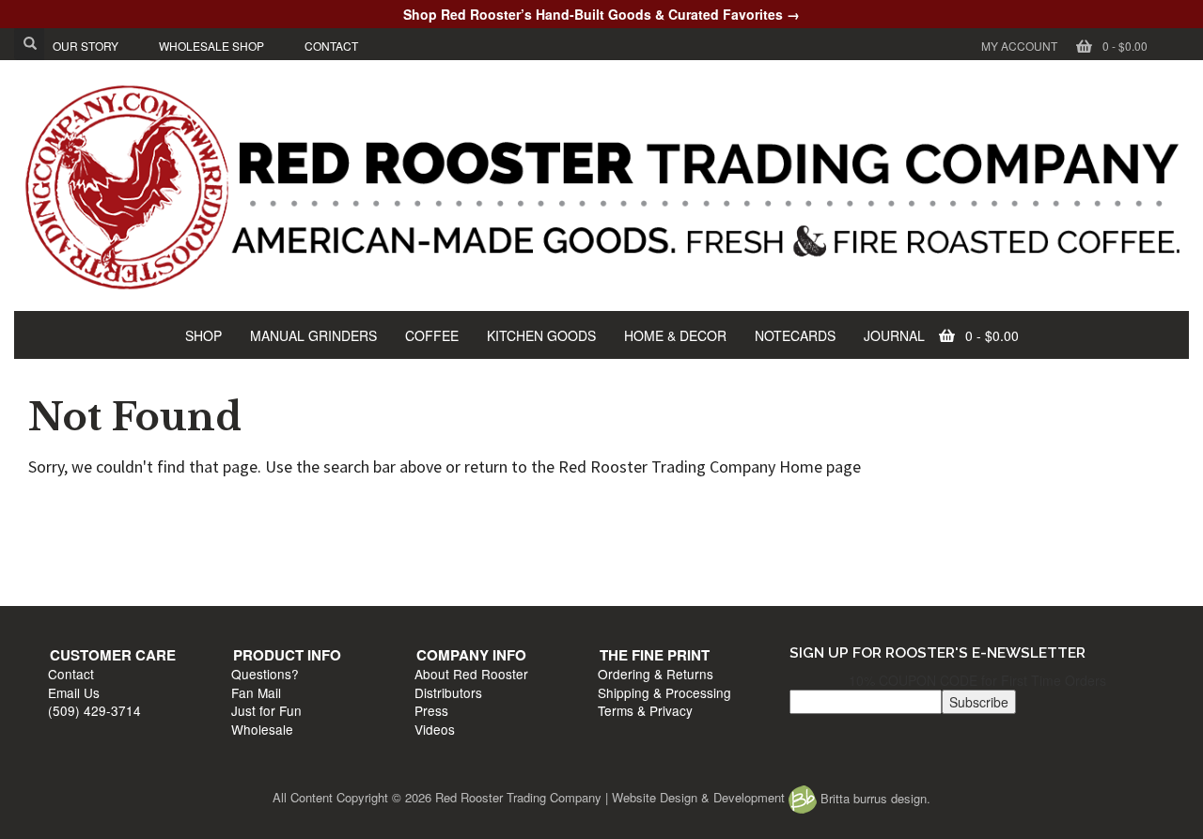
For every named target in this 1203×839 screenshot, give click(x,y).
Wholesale (364, 582)
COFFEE (432, 335)
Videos (627, 582)
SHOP (203, 335)
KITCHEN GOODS (541, 335)
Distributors (641, 546)
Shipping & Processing (949, 546)
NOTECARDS (795, 335)
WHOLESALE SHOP (211, 46)
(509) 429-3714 (103, 564)
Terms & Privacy (930, 564)
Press (624, 564)
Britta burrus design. (873, 798)
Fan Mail (358, 546)
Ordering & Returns (940, 528)
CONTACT (331, 46)
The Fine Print (939, 509)
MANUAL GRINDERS (313, 335)
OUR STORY (85, 46)
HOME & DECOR (675, 335)
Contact (80, 528)
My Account (1019, 46)
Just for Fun (368, 564)
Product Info (389, 509)
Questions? (366, 528)
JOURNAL (894, 335)
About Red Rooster (664, 528)
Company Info (664, 509)
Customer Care (122, 509)
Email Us (83, 546)
